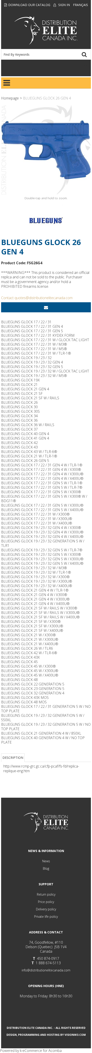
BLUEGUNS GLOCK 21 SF (22, 393)
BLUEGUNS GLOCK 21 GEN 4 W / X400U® (35, 603)
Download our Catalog (29, 5)
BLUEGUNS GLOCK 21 (19, 384)
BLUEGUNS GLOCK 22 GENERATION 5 (32, 684)
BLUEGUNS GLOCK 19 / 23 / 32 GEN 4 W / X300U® (42, 532)
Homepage (10, 98)
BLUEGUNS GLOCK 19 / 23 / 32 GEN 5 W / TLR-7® (41, 550)
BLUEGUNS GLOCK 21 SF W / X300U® (32, 626)
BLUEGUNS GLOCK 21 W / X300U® (29, 639)
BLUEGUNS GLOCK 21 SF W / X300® (31, 621)
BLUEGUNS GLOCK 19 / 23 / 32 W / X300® (35, 576)
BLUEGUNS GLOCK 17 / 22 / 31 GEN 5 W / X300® (41, 491)
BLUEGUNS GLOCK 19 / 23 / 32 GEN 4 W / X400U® (42, 536)
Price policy (46, 902)
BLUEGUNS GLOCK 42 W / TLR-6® (29, 652)
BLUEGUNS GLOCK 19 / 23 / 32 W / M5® (34, 375)
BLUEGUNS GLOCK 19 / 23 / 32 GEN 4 (32, 362)
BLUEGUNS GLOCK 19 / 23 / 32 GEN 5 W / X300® (41, 554)
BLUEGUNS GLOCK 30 (19, 406)
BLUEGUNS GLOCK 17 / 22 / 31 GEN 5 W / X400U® (42, 509)
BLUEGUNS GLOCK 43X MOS (25, 697)
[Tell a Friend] (46, 307)
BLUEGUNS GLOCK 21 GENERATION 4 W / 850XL (41, 733)
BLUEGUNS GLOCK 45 (19, 661)
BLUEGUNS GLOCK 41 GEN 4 (25, 438)
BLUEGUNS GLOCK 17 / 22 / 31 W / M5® (34, 348)
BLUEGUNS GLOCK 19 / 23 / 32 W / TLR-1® (36, 572)
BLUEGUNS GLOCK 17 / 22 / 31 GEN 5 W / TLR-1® (41, 482)
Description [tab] (12, 757)
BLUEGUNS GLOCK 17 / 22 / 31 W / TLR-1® (36, 353)
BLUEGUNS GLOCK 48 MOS (24, 702)
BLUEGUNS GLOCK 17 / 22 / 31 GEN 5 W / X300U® (42, 505)
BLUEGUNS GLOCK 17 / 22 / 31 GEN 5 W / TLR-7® (41, 487)
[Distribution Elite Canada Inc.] (46, 30)
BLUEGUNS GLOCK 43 (19, 447)
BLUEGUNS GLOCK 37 (19, 429)
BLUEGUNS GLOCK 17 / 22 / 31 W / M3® (34, 344)
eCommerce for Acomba (42, 1050)
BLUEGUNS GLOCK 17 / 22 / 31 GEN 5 (32, 330)
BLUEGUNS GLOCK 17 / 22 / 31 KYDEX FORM (38, 335)
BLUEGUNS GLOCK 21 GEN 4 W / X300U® (35, 599)
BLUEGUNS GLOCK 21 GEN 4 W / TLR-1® (35, 590)
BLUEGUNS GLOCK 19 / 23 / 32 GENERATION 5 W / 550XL (42, 717)
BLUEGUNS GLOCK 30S (20, 411)
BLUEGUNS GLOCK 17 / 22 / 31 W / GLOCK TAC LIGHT (45, 339)
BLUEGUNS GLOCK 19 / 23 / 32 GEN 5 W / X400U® (42, 563)
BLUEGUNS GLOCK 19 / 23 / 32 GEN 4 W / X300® (41, 527)
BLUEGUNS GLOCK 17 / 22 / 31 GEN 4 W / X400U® (42, 478)
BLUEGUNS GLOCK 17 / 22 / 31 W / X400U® (36, 523)
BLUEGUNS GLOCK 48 (19, 679)
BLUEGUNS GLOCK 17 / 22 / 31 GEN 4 (32, 326)
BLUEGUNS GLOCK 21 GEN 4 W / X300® (34, 594)
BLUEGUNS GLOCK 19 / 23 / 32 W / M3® (34, 567)
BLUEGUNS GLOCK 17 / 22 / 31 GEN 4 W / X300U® (42, 474)
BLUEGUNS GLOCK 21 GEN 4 (25, 389)
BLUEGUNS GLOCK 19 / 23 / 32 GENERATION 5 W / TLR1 (42, 543)
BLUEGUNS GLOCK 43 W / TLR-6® (29, 451)
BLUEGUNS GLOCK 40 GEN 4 (25, 433)
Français (80, 5)
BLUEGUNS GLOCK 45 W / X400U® (29, 675)
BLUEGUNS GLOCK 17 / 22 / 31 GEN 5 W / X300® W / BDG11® (44, 498)
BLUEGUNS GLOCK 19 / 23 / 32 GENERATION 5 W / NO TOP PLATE (46, 726)
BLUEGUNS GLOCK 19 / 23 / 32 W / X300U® (36, 581)
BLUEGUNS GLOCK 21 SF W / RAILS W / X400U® (40, 617)
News (46, 861)
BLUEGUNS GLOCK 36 (19, 420)
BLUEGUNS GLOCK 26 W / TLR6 (27, 648)
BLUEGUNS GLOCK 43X (20, 657)
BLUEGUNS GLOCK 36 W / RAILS (27, 424)
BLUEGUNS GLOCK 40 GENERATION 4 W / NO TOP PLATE (43, 740)
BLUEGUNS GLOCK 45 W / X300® (28, 666)
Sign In (64, 5)
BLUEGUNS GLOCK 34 (19, 415)
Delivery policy (46, 909)
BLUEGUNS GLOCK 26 (19, 402)
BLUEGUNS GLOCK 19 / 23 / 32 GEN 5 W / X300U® (42, 558)
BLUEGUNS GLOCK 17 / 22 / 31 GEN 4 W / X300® (41, 469)
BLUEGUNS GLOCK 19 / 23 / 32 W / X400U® (36, 585)
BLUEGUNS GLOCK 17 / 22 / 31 (26, 321)
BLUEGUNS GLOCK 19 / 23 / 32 (26, 357)
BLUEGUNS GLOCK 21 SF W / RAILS (30, 397)
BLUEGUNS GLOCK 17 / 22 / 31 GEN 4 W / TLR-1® (41, 465)
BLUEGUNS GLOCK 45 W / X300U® (29, 670)
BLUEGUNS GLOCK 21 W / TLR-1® (29, 456)
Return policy (46, 894)
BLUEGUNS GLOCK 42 (19, 442)
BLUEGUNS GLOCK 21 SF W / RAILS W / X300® (39, 608)
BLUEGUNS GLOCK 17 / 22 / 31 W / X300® (35, 514)
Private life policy (46, 916)
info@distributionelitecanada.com (46, 970)
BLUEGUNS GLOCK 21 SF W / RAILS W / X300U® (40, 612)
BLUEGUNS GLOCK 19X (20, 380)
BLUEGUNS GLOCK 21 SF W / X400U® (32, 630)
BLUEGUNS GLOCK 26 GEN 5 (25, 460)
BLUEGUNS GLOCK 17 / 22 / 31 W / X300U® (36, 518)
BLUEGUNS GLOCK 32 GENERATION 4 (32, 693)
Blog (46, 868)
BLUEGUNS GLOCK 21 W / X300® (28, 634)
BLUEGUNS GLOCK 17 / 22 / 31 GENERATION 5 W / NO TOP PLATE (46, 708)
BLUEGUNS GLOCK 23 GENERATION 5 (32, 688)
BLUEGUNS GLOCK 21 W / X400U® (29, 643)
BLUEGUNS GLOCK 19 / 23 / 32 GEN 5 (32, 366)
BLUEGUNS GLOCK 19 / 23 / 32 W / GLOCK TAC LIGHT (45, 371)
